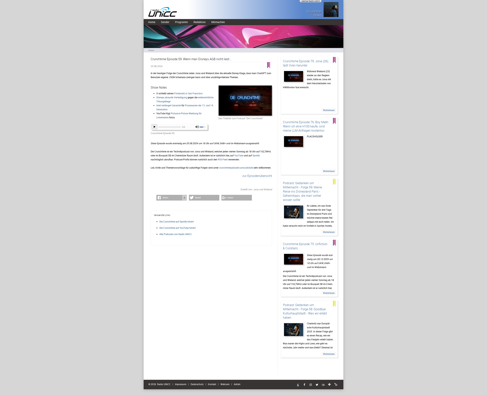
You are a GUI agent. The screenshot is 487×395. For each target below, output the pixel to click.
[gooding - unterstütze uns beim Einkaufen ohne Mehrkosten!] (298, 385)
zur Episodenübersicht (257, 176)
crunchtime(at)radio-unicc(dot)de (236, 167)
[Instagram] (311, 384)
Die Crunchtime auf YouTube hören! (177, 227)
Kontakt (212, 384)
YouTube (238, 155)
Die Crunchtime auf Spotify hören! (176, 221)
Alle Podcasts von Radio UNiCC (175, 234)
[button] (171, 198)
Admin (237, 384)
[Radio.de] (336, 384)
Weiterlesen (329, 110)
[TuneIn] (329, 384)
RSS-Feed (223, 159)
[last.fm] (323, 384)
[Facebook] (304, 384)
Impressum (180, 384)
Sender (165, 22)
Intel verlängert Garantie (168, 105)
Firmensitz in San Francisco (188, 93)
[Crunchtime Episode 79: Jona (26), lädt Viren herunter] (294, 76)
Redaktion (199, 22)
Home (151, 22)
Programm (181, 22)
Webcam (224, 384)
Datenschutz (197, 384)
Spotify (256, 155)
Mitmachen (218, 22)
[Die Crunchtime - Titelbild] (245, 100)
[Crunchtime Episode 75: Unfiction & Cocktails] (294, 259)
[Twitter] (317, 384)
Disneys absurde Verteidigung (171, 97)
